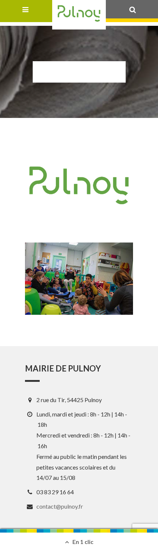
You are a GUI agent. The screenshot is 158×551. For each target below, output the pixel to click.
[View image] (79, 279)
